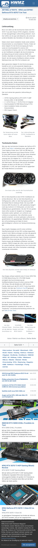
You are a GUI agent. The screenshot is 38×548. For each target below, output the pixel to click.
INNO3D (30, 355)
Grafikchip (14, 355)
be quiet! (16, 350)
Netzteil (18, 360)
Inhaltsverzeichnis (10, 19)
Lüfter (19, 357)
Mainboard (27, 357)
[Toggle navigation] (33, 3)
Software (10, 364)
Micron (5, 360)
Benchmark (24, 350)
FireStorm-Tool (20, 288)
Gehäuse (30, 352)
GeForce (23, 352)
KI (8, 357)
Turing (26, 364)
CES (31, 350)
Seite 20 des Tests (10, 310)
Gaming (16, 352)
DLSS (4, 352)
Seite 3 (12, 148)
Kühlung (13, 357)
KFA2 (4, 357)
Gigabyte (5, 355)
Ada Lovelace (7, 350)
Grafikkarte (22, 355)
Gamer (10, 352)
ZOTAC (5, 367)
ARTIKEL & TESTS (9, 10)
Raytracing (21, 362)
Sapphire (29, 362)
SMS (4, 364)
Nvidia (24, 360)
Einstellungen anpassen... (9, 545)
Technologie (19, 364)
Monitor (11, 360)
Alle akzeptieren (29, 545)
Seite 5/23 (18, 345)
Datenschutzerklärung (8, 538)
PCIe (15, 362)
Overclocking (7, 362)
